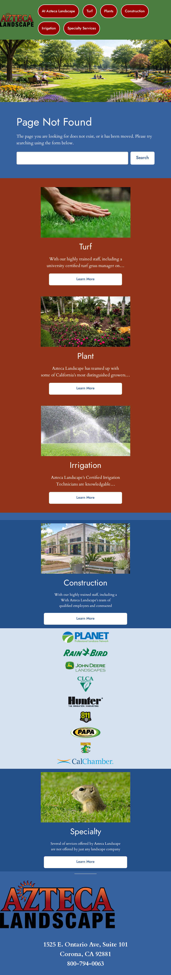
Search (142, 157)
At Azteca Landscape (58, 11)
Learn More (85, 278)
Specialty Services (81, 28)
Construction (135, 11)
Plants (108, 11)
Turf (90, 11)
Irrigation (49, 28)
